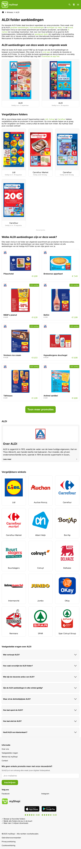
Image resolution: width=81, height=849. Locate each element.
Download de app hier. (51, 56)
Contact (5, 761)
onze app (46, 52)
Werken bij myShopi (10, 757)
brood (70, 27)
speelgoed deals (41, 34)
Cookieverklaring (8, 845)
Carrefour (61, 119)
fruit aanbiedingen (37, 27)
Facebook (6, 794)
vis (64, 27)
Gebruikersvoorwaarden (11, 838)
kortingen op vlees (54, 27)
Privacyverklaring (9, 841)
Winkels (10, 12)
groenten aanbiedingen (19, 27)
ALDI (17, 12)
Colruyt (52, 119)
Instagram (45, 794)
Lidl (46, 119)
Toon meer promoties (40, 409)
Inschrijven (10, 782)
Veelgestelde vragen (10, 753)
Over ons (5, 749)
